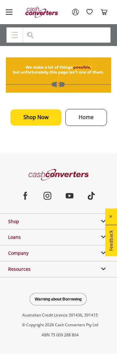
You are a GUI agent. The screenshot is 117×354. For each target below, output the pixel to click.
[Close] (111, 216)
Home (86, 117)
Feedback (111, 240)
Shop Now (35, 117)
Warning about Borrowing (58, 299)
